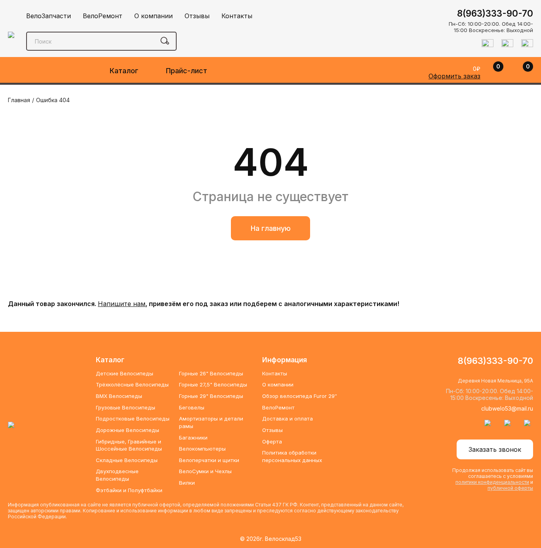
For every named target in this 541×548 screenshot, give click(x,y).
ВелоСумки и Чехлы (205, 471)
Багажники (193, 437)
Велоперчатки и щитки (209, 460)
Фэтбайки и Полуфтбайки (129, 490)
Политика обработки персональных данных (292, 456)
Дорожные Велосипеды (127, 430)
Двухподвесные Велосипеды (117, 475)
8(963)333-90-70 (495, 13)
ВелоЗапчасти (48, 16)
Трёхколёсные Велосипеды (132, 384)
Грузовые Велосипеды (125, 407)
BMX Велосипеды (119, 396)
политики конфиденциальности (492, 482)
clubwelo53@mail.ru (507, 408)
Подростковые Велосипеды (133, 418)
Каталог (124, 71)
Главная (19, 100)
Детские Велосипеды (124, 373)
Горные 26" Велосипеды (211, 373)
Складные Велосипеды (127, 460)
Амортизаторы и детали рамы (211, 422)
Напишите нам (121, 304)
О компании (153, 16)
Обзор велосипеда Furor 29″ (299, 396)
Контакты (236, 16)
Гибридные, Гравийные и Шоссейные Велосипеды (129, 445)
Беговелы (191, 407)
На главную (271, 228)
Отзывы (197, 16)
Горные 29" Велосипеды (211, 396)
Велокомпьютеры (202, 448)
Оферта (272, 441)
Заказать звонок (495, 449)
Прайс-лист (186, 71)
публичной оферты (510, 488)
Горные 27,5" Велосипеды (213, 384)
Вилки (187, 483)
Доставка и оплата (287, 418)
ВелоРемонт (102, 16)
